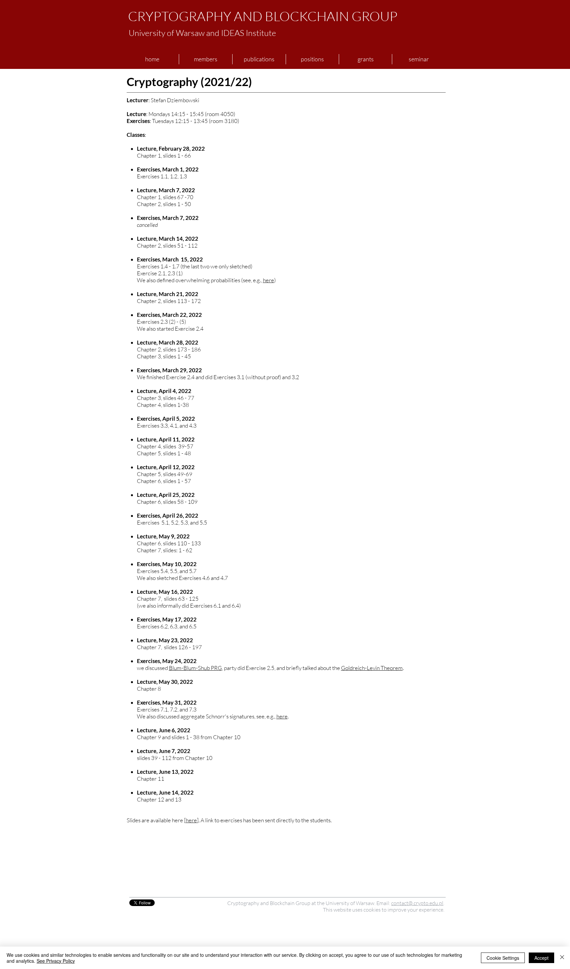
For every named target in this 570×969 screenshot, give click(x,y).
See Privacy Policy (56, 960)
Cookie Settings (503, 957)
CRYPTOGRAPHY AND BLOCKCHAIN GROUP (262, 16)
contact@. (402, 903)
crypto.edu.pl (428, 903)
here (268, 280)
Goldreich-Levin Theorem (372, 667)
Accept (541, 957)
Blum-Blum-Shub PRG (195, 667)
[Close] (562, 958)
